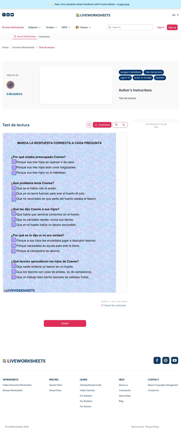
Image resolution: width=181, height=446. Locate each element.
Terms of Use (137, 426)
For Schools (85, 406)
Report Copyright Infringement (163, 385)
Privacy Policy (152, 426)
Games (84, 27)
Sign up (172, 27)
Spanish (160, 77)
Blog (121, 401)
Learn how (123, 4)
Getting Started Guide (90, 385)
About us (123, 385)
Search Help (125, 395)
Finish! (65, 323)
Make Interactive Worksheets (17, 385)
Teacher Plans (56, 385)
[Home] (93, 15)
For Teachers (86, 395)
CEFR (64, 27)
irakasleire (14, 94)
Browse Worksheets (13, 27)
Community (125, 390)
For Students (86, 401)
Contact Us (153, 390)
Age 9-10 (125, 77)
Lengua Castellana (130, 72)
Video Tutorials (87, 390)
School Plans (55, 390)
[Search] (110, 27)
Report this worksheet (115, 305)
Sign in (160, 27)
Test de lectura (153, 72)
